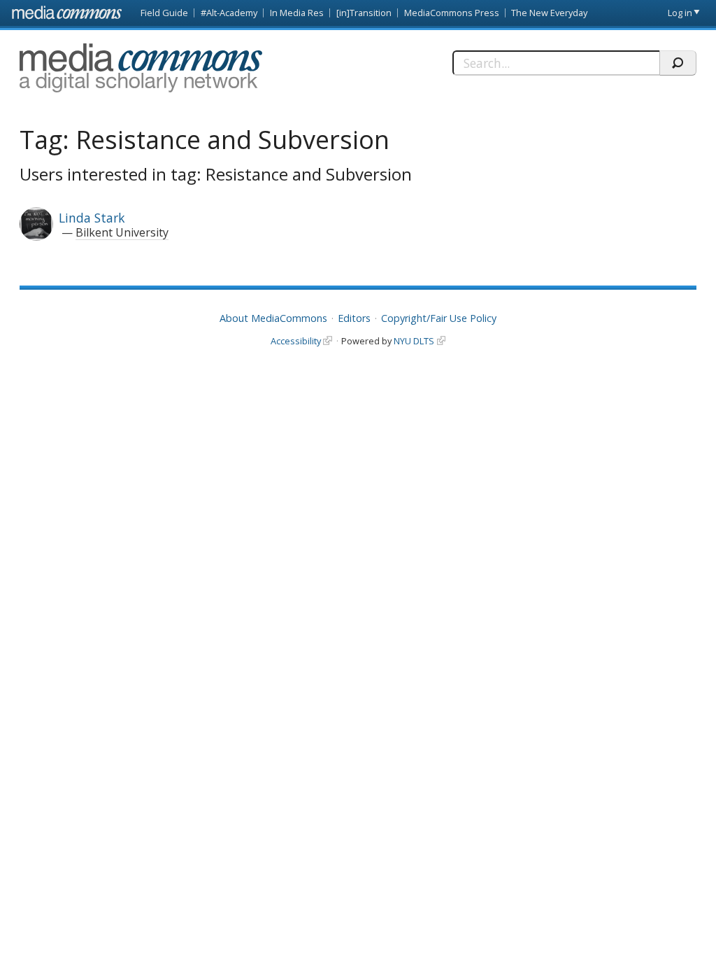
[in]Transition (364, 12)
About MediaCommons (273, 318)
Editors (354, 318)
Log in (680, 12)
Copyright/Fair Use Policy (438, 318)
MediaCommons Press (451, 12)
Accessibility (296, 341)
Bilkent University (122, 232)
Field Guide (164, 12)
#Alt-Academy (229, 12)
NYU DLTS (414, 341)
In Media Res (297, 12)
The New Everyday (549, 12)
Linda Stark (92, 217)
